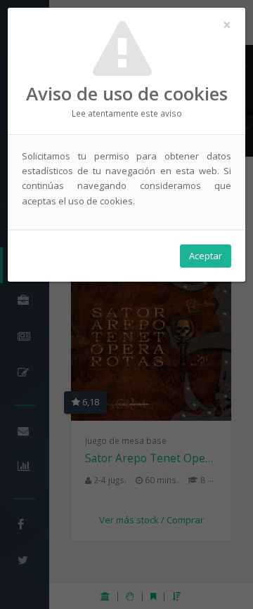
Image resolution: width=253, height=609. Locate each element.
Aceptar (205, 255)
